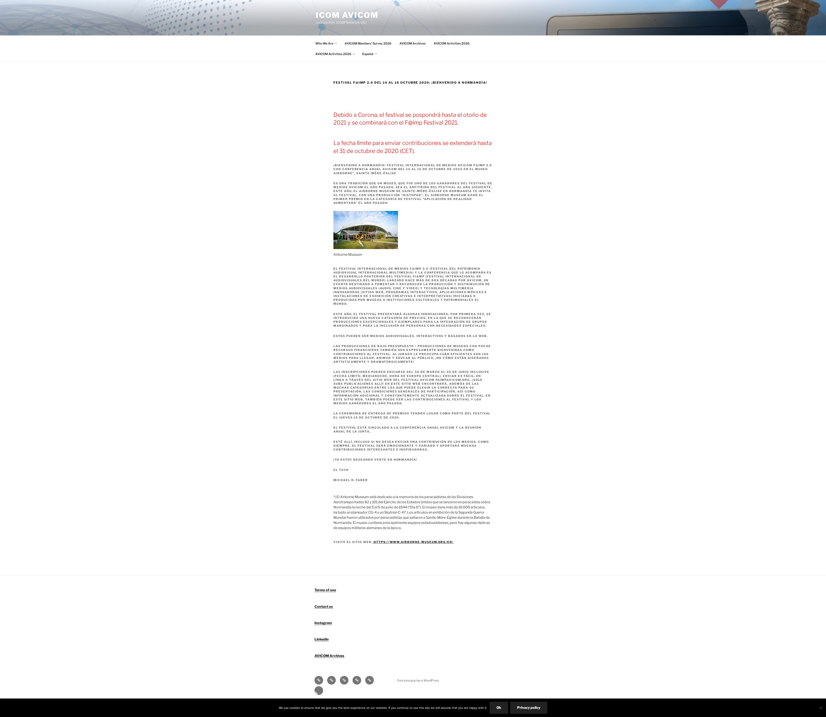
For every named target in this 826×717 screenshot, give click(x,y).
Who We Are (324, 43)
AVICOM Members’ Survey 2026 (368, 43)
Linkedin (321, 639)
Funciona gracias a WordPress (418, 680)
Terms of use (325, 590)
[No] (820, 708)
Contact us (323, 607)
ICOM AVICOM (347, 15)
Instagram (323, 623)
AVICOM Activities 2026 (451, 43)
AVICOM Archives (412, 43)
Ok (498, 708)
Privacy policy (528, 708)
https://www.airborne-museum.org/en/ (413, 542)
